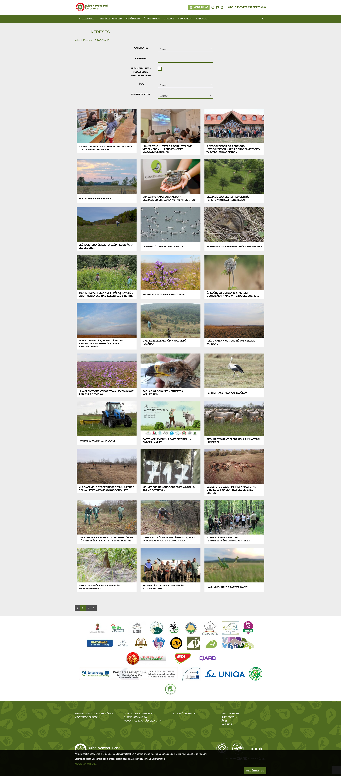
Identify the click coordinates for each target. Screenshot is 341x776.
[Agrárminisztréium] (97, 628)
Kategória (141, 47)
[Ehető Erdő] (170, 689)
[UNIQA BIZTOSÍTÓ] (225, 673)
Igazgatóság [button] (86, 19)
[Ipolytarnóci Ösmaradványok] (141, 643)
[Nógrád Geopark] (157, 628)
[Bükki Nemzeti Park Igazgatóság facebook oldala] (217, 7)
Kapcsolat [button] (203, 19)
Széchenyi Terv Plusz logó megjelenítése (140, 72)
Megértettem (255, 770)
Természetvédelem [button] (110, 19)
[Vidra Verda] (238, 643)
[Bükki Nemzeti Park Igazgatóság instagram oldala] (213, 7)
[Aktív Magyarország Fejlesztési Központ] (117, 628)
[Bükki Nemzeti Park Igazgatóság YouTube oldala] (222, 7)
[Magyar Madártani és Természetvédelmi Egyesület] (174, 628)
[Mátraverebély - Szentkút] (146, 658)
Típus (140, 83)
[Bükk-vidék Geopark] (159, 643)
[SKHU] (128, 673)
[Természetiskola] (230, 628)
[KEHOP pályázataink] (191, 673)
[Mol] (183, 658)
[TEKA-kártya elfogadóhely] (248, 628)
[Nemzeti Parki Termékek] (210, 628)
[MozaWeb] (100, 643)
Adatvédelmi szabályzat (86, 764)
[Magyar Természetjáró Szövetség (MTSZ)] (255, 673)
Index (77, 40)
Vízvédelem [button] (133, 19)
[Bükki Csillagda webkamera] (225, 6)
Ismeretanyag (140, 94)
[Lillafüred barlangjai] (211, 643)
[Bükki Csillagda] (123, 643)
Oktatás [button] (169, 19)
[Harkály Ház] (193, 643)
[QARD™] (208, 658)
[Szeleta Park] (176, 643)
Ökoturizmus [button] (152, 19)
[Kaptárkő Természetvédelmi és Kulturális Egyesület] (191, 628)
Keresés (87, 40)
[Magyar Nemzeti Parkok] (137, 628)
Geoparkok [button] (185, 19)
